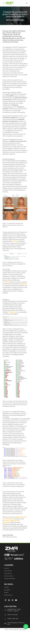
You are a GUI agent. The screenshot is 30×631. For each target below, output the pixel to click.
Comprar (6, 587)
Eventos (6, 592)
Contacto (6, 568)
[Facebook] (5, 600)
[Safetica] (18, 559)
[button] (25, 626)
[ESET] (7, 554)
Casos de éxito (8, 573)
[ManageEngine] (17, 554)
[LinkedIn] (9, 600)
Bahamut (24, 284)
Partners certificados (9, 578)
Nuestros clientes (8, 576)
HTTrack (15, 241)
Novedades (7, 590)
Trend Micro (13, 312)
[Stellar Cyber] (8, 558)
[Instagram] (12, 600)
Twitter (6, 282)
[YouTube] (16, 600)
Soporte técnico (8, 595)
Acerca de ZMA (8, 571)
